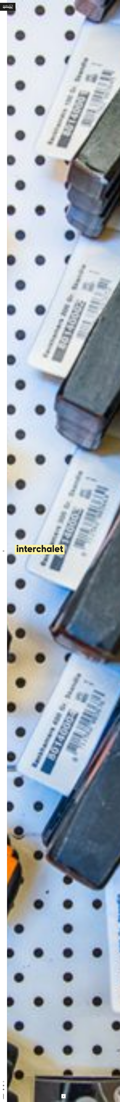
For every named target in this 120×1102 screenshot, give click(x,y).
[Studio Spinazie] (7, 7)
